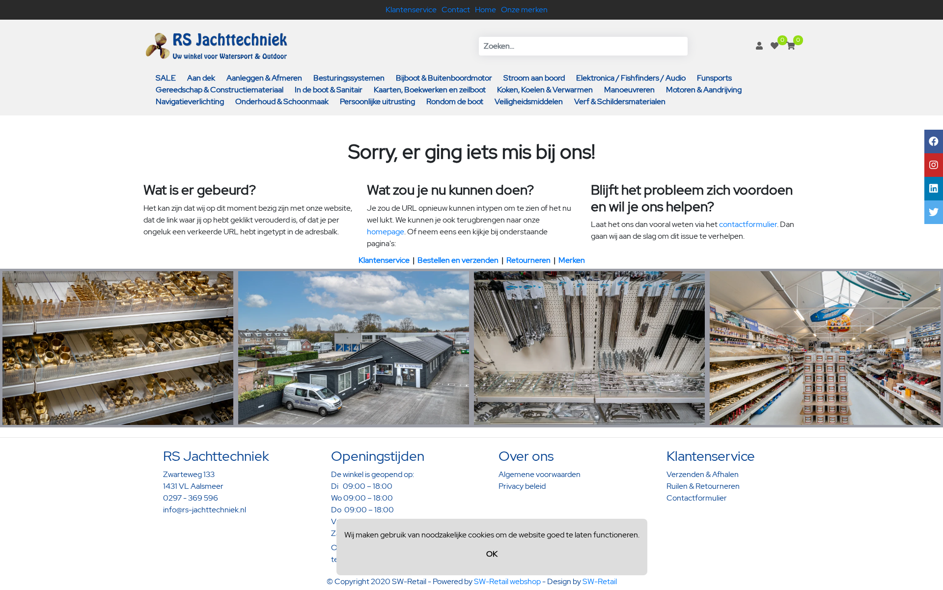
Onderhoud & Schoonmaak (282, 101)
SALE (166, 78)
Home (485, 9)
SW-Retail (599, 581)
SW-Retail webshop (507, 581)
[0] (774, 46)
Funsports (714, 78)
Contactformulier (696, 498)
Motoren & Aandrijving (704, 89)
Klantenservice (411, 9)
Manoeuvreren (629, 89)
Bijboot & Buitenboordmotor (444, 78)
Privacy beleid (522, 486)
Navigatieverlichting (190, 101)
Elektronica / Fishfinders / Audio (631, 78)
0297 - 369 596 (190, 498)
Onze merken (524, 9)
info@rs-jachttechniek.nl (204, 510)
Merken (571, 260)
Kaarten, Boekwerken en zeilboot (430, 89)
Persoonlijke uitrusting (377, 101)
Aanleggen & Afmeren (264, 78)
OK (492, 554)
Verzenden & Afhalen (702, 474)
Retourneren (528, 260)
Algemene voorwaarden (540, 474)
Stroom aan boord (534, 78)
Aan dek (201, 78)
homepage (385, 231)
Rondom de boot (454, 101)
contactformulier (748, 224)
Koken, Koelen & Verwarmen (545, 89)
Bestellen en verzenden (458, 260)
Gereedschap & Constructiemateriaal (219, 89)
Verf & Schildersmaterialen (620, 101)
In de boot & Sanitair (328, 89)
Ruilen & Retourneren (703, 486)
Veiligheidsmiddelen (529, 101)
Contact (456, 9)
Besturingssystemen (349, 78)
